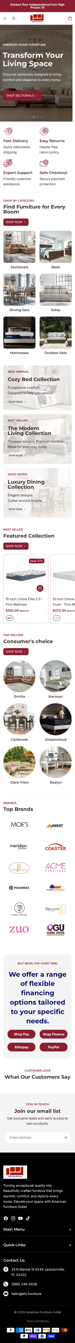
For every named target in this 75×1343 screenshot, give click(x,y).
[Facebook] (5, 1218)
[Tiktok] (27, 1218)
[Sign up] (65, 1137)
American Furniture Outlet (43, 1312)
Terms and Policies (37, 1321)
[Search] (13, 18)
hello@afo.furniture (26, 1294)
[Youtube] (20, 1218)
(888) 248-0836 (24, 1284)
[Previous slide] (6, 73)
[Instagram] (13, 1218)
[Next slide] (68, 73)
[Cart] (70, 18)
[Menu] (5, 18)
